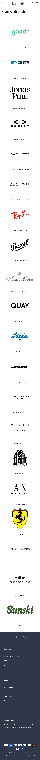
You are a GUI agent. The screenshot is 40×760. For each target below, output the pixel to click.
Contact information (11, 755)
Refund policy (29, 752)
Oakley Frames (19, 139)
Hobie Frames (19, 352)
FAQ (5, 705)
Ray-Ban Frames (19, 230)
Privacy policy (21, 752)
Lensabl (13, 752)
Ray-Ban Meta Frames (19, 169)
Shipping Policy (9, 692)
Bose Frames (19, 382)
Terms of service (22, 755)
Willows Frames (19, 473)
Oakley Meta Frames (19, 200)
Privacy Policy (8, 701)
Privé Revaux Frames (19, 413)
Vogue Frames (19, 443)
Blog (5, 660)
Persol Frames (19, 261)
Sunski (19, 625)
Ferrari (19, 534)
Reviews (6, 665)
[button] (2, 3)
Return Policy (8, 687)
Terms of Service (9, 696)
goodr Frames (19, 48)
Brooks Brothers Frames (19, 291)
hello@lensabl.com (25, 727)
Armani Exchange (19, 504)
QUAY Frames (19, 321)
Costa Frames (19, 78)
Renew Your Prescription (12, 656)
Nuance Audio (19, 595)
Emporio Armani (19, 565)
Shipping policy (32, 755)
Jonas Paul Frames (19, 108)
